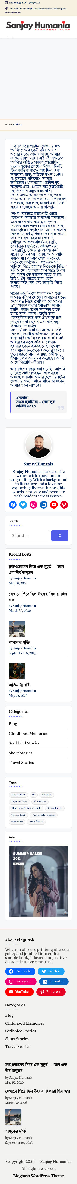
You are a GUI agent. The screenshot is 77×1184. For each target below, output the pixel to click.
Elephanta (47, 795)
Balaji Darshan (18, 795)
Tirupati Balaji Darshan (43, 815)
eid (33, 795)
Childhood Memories (28, 734)
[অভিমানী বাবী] (17, 671)
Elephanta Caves (19, 801)
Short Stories (20, 753)
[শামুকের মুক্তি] (17, 629)
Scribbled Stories (24, 743)
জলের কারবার (17, 822)
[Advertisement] (38, 78)
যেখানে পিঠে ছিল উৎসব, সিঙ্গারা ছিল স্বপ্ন (38, 597)
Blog (13, 724)
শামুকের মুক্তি (19, 643)
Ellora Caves (40, 801)
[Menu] (10, 37)
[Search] (59, 535)
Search (13, 521)
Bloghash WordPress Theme (38, 1176)
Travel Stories (21, 763)
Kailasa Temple (54, 808)
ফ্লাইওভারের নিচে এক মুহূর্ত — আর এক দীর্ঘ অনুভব (36, 570)
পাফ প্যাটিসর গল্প (36, 822)
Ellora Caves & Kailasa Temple (26, 808)
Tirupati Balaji (18, 815)
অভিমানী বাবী (19, 685)
